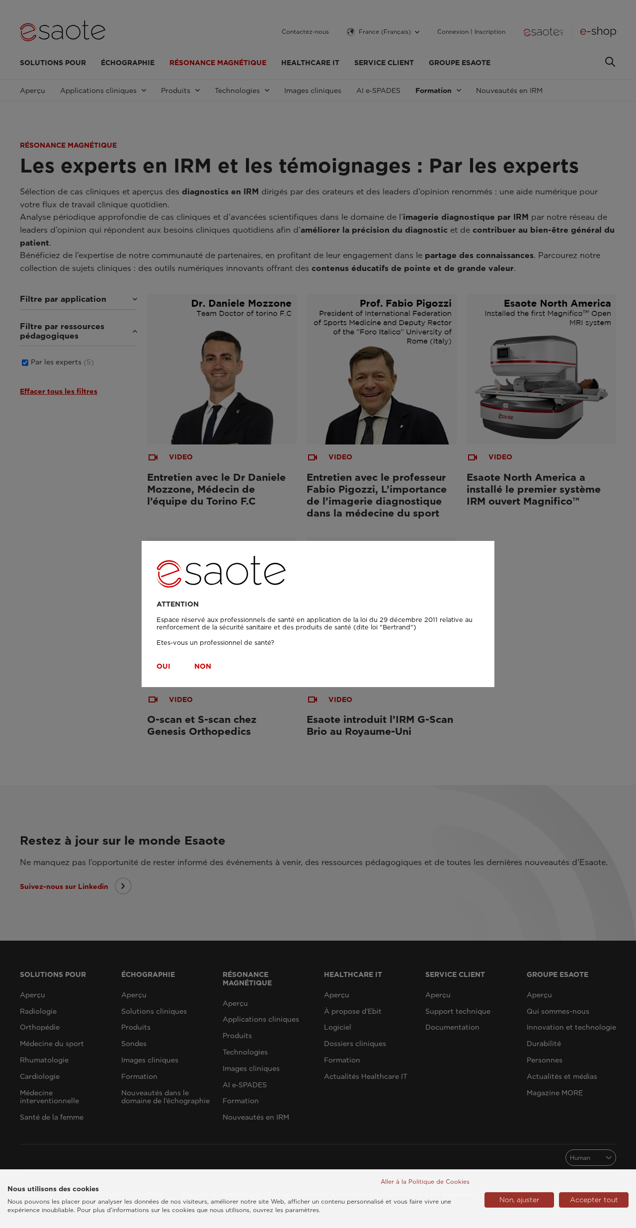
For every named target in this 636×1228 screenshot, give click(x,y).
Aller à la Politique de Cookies (425, 1181)
